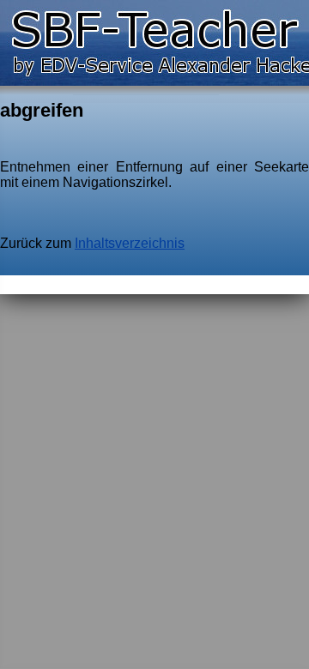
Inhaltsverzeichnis (130, 243)
